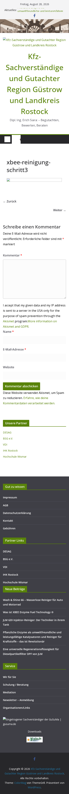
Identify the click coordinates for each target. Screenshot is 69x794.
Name (8, 332)
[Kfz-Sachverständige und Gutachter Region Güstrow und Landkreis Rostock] (34, 22)
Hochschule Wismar (14, 456)
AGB (5, 505)
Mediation (9, 692)
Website (8, 367)
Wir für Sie (9, 677)
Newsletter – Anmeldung (18, 700)
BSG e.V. (8, 438)
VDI (5, 444)
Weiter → (59, 210)
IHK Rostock (10, 450)
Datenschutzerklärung (17, 513)
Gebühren (9, 528)
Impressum (10, 497)
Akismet (8, 321)
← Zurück (9, 201)
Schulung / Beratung (16, 684)
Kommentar (12, 255)
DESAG (7, 432)
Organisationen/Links (16, 707)
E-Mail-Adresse (14, 349)
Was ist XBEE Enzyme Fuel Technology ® (28, 612)
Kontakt (8, 520)
